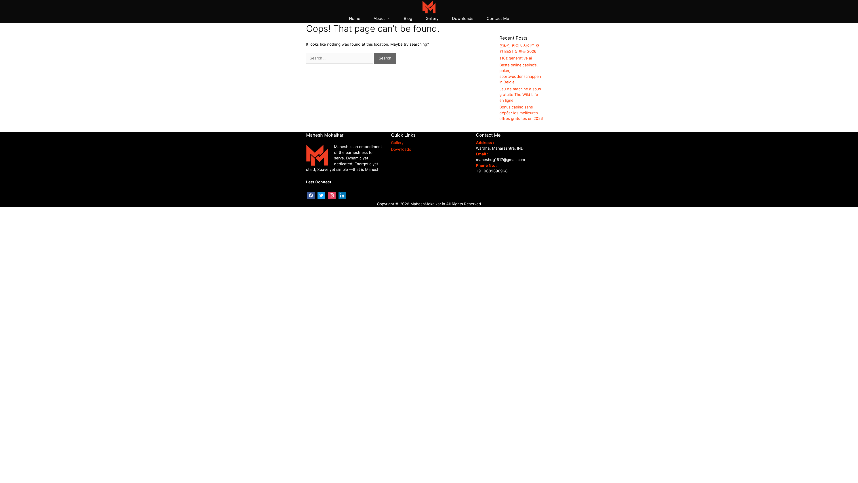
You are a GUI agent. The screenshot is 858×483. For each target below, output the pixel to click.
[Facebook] (311, 195)
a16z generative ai (515, 58)
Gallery (432, 18)
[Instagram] (332, 195)
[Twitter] (321, 195)
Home (354, 18)
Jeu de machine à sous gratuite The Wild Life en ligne (520, 95)
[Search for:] (340, 58)
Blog (408, 18)
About (379, 18)
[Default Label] (342, 195)
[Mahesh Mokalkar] (429, 6)
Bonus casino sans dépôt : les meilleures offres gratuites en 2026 (521, 113)
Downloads (462, 18)
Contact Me (498, 18)
